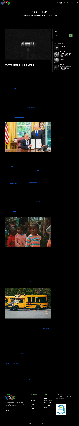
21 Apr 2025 (63, 46)
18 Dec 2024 (63, 59)
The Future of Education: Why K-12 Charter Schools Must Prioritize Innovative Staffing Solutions (66, 55)
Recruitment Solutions (48, 400)
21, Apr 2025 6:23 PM (10, 61)
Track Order (33, 406)
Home (23, 15)
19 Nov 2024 (63, 64)
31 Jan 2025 (63, 51)
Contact (32, 404)
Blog (27, 15)
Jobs (32, 402)
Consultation (33, 400)
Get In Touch (67, 2)
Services (32, 398)
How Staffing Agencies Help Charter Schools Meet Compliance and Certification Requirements (66, 68)
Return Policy (33, 408)
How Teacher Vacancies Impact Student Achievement (66, 61)
